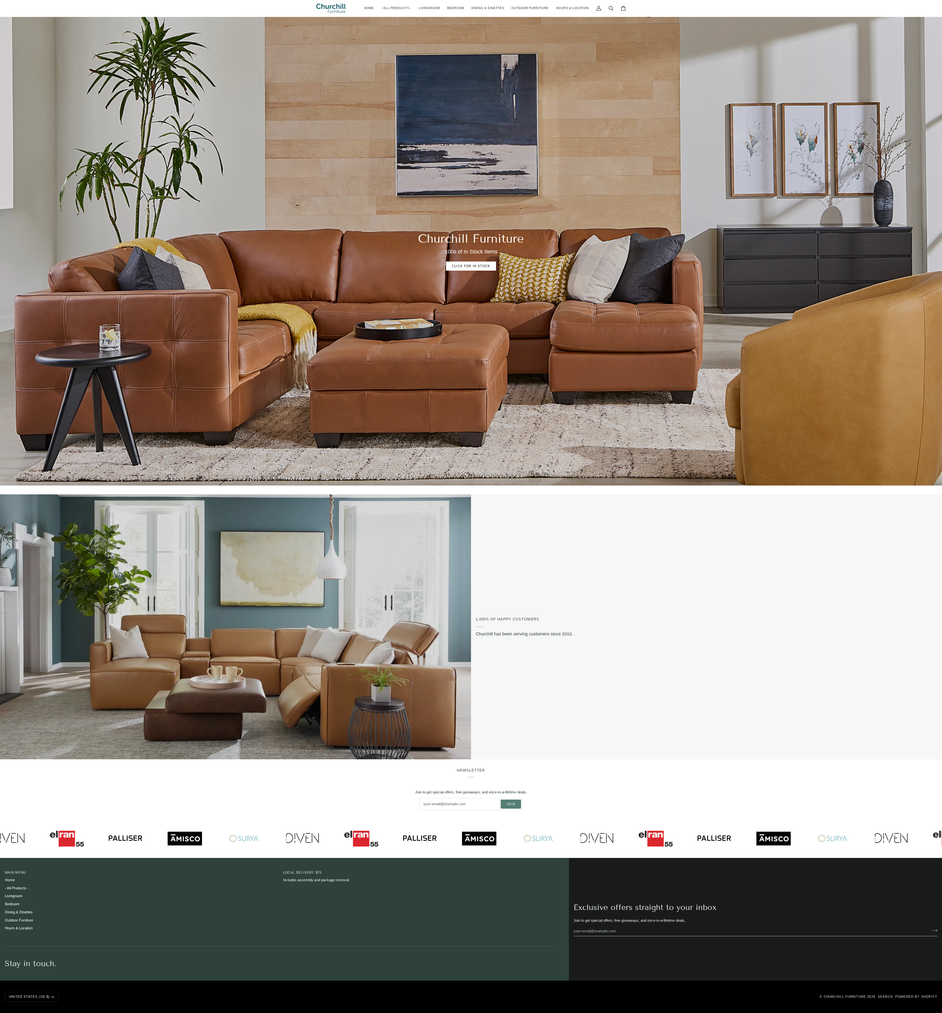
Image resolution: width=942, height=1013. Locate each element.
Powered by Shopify (916, 997)
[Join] (933, 930)
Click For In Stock (471, 266)
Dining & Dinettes (19, 912)
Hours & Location (19, 928)
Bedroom (12, 904)
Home (10, 880)
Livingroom (14, 896)
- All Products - (16, 888)
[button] (429, 8)
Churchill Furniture (845, 997)
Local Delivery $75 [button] (302, 872)
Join (511, 804)
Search (885, 997)
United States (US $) (29, 997)
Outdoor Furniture (19, 920)
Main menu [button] (15, 872)
